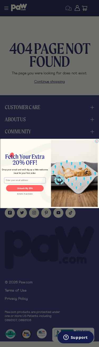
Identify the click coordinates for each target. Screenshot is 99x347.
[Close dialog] (96, 141)
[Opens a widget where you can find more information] (75, 337)
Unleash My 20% (24, 188)
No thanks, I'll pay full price (24, 194)
